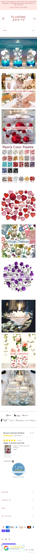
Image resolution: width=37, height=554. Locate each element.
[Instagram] (6, 540)
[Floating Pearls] (6, 550)
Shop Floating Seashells (15, 45)
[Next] (34, 53)
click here (23, 7)
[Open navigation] (3, 18)
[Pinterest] (9, 540)
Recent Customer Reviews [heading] (13, 433)
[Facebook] (2, 540)
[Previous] (3, 53)
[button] (31, 433)
